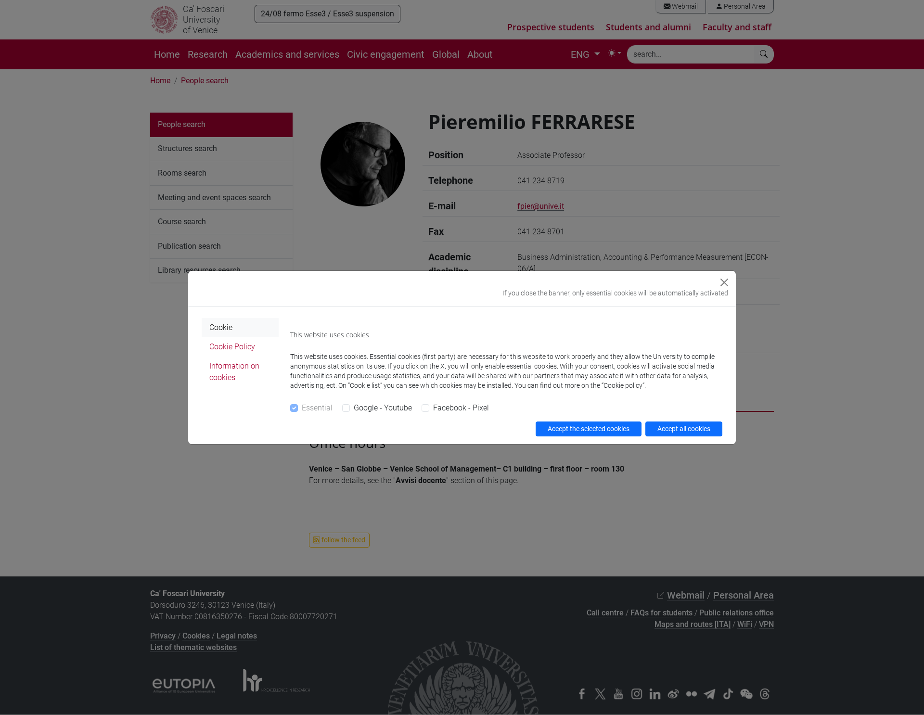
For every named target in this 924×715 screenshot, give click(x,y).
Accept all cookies (683, 429)
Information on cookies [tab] (234, 371)
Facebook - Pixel (461, 407)
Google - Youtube (383, 407)
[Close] (724, 282)
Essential (317, 407)
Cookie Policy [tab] (232, 346)
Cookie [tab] (220, 327)
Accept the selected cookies (588, 429)
